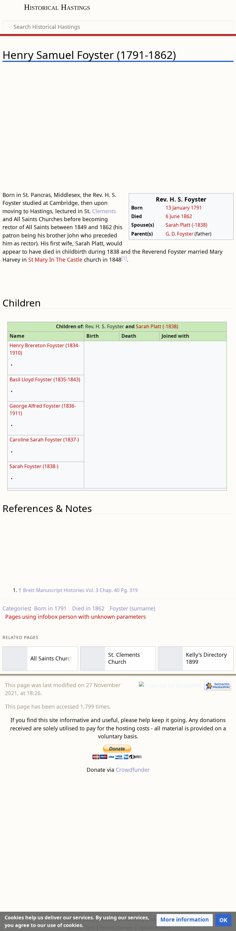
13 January (178, 207)
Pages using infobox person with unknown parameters (75, 616)
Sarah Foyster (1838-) (34, 466)
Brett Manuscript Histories (54, 590)
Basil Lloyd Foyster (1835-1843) (45, 379)
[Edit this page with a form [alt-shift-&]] (186, 73)
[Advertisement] (118, 129)
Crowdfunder (133, 769)
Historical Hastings (57, 7)
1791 (196, 207)
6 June (173, 216)
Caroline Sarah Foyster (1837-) (44, 439)
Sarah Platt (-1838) (186, 224)
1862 (186, 216)
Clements (104, 211)
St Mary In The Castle (55, 259)
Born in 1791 (50, 608)
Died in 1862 (88, 608)
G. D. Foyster (179, 233)
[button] (184, 920)
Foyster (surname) (132, 608)
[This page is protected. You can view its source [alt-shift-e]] (197, 73)
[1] (124, 258)
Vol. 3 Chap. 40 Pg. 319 (112, 590)
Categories (16, 608)
